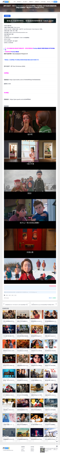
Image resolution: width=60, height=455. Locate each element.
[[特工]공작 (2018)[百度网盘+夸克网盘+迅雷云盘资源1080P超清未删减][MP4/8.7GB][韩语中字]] (23, 388)
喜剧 (12, 295)
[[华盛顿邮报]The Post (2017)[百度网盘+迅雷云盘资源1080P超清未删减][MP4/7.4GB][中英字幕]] (9, 432)
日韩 (32, 378)
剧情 (32, 319)
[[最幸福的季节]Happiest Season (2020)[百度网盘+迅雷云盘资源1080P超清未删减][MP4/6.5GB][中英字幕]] (36, 329)
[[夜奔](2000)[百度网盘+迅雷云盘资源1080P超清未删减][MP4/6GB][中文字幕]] (36, 403)
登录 (56, 1)
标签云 (22, 449)
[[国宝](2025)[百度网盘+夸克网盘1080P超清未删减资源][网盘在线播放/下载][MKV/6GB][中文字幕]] (23, 417)
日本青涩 (9, 334)
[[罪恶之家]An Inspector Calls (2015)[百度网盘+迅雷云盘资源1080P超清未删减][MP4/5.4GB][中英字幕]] (50, 329)
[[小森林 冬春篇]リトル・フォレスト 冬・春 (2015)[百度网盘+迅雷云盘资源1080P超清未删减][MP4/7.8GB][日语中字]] (9, 417)
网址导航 (23, 450)
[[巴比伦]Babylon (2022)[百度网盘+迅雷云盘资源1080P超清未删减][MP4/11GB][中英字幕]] (23, 344)
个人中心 (23, 448)
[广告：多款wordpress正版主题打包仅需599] (30, 21)
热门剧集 (25, 1)
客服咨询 (32, 449)
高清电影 (19, 1)
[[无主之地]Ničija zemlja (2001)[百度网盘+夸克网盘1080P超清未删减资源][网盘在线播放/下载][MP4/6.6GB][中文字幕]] (50, 432)
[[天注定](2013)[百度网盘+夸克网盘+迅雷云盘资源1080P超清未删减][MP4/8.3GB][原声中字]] (50, 417)
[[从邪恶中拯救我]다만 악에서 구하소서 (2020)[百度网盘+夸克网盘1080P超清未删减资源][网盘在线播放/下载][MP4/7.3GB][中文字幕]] (36, 373)
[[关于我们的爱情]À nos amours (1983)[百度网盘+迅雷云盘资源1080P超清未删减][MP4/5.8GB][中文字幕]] (36, 417)
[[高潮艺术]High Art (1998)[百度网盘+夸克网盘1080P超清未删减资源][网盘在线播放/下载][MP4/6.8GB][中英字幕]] (36, 388)
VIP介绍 (32, 448)
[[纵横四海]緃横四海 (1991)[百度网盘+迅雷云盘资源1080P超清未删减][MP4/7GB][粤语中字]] (23, 403)
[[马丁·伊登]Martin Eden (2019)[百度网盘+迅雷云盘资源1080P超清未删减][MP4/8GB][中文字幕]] (9, 388)
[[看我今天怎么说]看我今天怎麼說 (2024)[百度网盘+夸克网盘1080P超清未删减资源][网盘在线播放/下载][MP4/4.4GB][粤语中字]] (23, 314)
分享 (51, 297)
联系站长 (32, 450)
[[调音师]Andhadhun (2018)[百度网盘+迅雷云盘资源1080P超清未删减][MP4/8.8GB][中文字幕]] (9, 344)
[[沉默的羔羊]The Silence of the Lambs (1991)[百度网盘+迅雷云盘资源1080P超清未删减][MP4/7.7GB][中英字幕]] (50, 388)
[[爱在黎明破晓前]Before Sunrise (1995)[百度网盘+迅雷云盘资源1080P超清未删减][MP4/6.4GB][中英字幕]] (50, 314)
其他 (18, 364)
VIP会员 (48, 1)
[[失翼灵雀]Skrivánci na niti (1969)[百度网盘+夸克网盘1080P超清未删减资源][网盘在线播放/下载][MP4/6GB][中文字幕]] (23, 358)
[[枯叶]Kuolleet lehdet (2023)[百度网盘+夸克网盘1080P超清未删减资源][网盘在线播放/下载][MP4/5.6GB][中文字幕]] (9, 358)
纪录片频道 (43, 1)
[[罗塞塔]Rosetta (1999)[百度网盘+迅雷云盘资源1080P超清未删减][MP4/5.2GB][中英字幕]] (36, 358)
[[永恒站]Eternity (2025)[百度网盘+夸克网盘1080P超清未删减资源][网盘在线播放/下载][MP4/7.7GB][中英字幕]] (36, 344)
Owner (7, 298)
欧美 (30, 10)
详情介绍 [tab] (7, 16)
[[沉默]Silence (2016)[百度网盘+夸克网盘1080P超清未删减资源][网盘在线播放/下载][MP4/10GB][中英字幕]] (50, 403)
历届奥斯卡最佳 (50, 437)
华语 (18, 319)
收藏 (54, 297)
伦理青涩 (37, 1)
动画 (9, 295)
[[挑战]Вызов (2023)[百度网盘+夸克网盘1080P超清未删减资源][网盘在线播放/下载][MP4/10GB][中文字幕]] (50, 358)
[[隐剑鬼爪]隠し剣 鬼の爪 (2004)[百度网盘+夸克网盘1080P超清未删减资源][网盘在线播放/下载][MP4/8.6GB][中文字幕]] (50, 373)
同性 (35, 393)
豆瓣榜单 (31, 1)
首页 (15, 1)
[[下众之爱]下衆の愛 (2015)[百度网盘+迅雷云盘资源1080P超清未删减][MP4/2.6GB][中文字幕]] (9, 329)
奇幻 (15, 295)
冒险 (7, 295)
